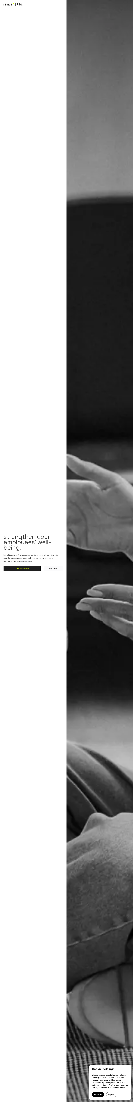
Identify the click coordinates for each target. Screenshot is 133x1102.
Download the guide (22, 568)
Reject (111, 1095)
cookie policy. (119, 1088)
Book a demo (53, 568)
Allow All (98, 1095)
